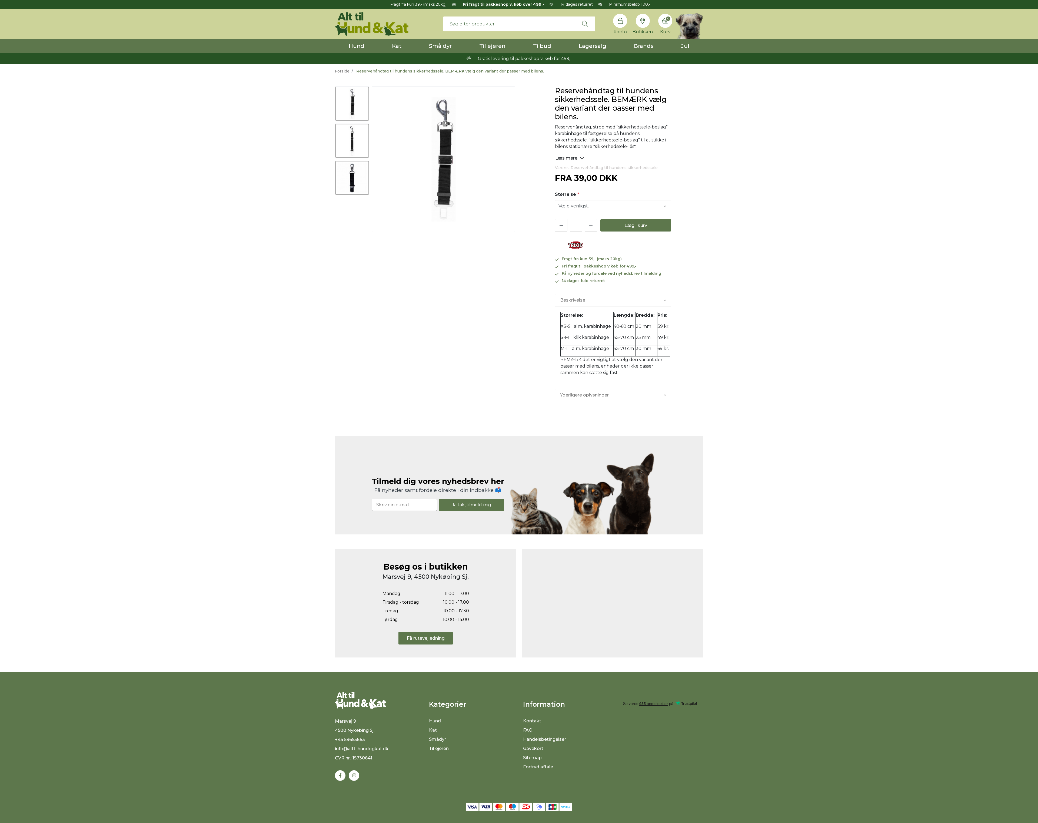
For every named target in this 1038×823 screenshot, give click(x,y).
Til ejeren (492, 46)
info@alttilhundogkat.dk (361, 748)
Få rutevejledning (426, 638)
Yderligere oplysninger (584, 395)
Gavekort (533, 748)
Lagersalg (592, 46)
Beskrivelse (572, 300)
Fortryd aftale (538, 766)
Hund (356, 46)
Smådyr (437, 739)
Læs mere (566, 158)
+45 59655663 (350, 739)
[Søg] (585, 24)
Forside (342, 71)
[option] (352, 104)
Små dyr (440, 46)
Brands (644, 46)
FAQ (528, 730)
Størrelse (567, 194)
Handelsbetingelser (544, 739)
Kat (396, 46)
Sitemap (532, 757)
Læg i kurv (635, 225)
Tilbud (542, 46)
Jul (685, 46)
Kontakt (532, 720)
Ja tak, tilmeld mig (471, 504)
